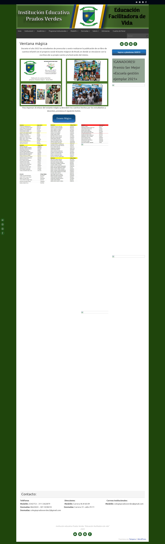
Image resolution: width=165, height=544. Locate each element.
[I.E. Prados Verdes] (136, 2)
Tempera (132, 539)
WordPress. (142, 539)
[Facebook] (146, 2)
